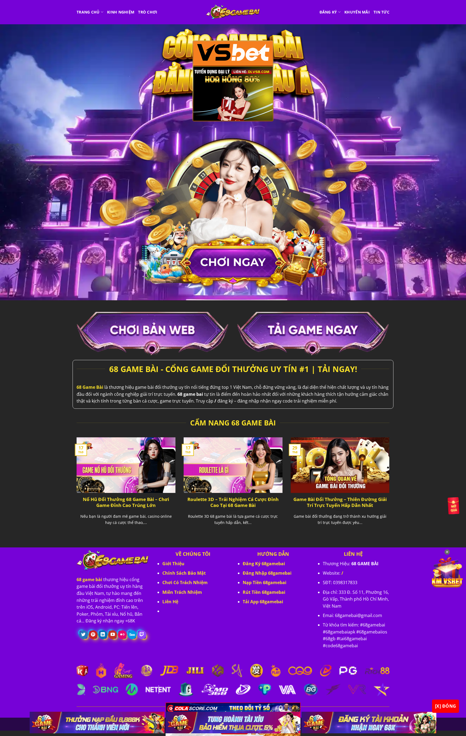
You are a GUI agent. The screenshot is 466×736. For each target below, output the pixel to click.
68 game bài (89, 579)
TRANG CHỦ (88, 12)
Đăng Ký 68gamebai (264, 564)
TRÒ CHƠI (147, 12)
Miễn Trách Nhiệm (182, 592)
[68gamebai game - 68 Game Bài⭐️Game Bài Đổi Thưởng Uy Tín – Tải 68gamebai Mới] (233, 12)
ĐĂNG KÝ (328, 12)
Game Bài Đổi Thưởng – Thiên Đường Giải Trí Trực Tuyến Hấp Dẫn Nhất (340, 502)
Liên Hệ (170, 602)
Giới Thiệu (173, 564)
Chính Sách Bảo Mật (184, 573)
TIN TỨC (381, 12)
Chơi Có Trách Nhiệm (185, 582)
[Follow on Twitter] (83, 634)
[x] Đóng (445, 706)
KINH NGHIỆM (120, 12)
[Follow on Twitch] (142, 634)
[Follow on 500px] (132, 634)
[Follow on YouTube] (112, 634)
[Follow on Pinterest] (93, 634)
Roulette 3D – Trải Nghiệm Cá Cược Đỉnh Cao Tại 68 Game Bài (233, 502)
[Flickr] (122, 634)
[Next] (390, 488)
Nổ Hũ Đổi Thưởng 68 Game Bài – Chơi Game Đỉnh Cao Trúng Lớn (126, 502)
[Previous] (75, 488)
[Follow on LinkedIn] (102, 634)
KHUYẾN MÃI (357, 12)
